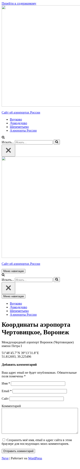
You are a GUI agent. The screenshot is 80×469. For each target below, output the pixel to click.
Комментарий (11, 406)
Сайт (5, 398)
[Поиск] (57, 142)
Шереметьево (19, 127)
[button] (3, 137)
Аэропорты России (23, 130)
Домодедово (18, 123)
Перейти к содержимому (19, 3)
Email (7, 391)
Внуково (16, 119)
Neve (5, 458)
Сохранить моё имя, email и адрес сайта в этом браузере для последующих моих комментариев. (37, 441)
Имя (6, 383)
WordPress (35, 458)
